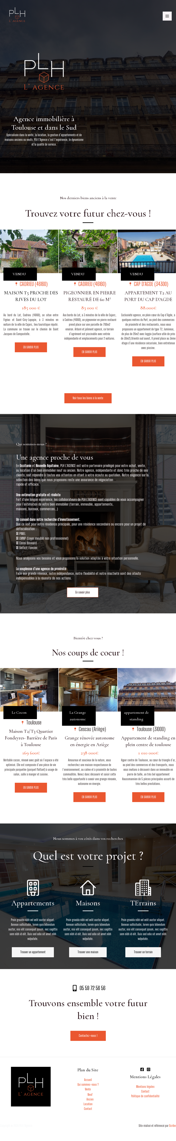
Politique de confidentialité (145, 1096)
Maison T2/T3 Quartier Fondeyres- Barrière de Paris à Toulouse (31, 738)
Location (88, 1104)
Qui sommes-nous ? (88, 1084)
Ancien (90, 1099)
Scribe (172, 1125)
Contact (88, 1109)
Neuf (90, 1094)
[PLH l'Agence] (17, 16)
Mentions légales (145, 1086)
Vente (88, 1089)
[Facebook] (142, 1069)
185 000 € (31, 308)
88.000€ (148, 308)
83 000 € (89, 308)
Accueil (88, 1080)
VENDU (19, 274)
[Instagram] (148, 1069)
